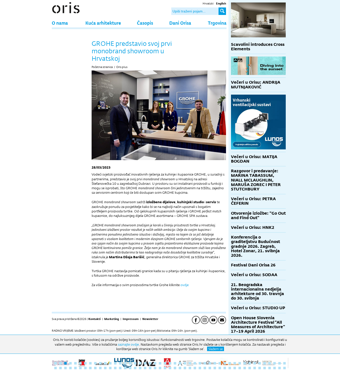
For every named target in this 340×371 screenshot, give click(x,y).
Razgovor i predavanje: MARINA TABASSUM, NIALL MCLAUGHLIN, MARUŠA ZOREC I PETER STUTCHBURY (256, 180)
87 (249, 368)
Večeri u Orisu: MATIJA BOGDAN (254, 159)
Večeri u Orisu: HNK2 (252, 227)
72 (175, 368)
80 (215, 368)
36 (229, 363)
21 (155, 363)
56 (95, 368)
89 (259, 368)
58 (105, 368)
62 (125, 368)
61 (120, 368)
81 (220, 368)
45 (274, 363)
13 (115, 363)
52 (75, 368)
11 (105, 363)
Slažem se (215, 349)
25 (175, 363)
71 (170, 368)
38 (239, 363)
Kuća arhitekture (103, 22)
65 (140, 368)
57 (100, 368)
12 (110, 363)
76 (195, 368)
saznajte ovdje (128, 344)
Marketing (111, 319)
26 (180, 363)
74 (185, 368)
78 (205, 368)
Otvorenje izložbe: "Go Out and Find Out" (258, 215)
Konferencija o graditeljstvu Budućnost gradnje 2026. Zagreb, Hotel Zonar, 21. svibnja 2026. (255, 246)
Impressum (131, 319)
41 (254, 363)
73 (180, 368)
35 (225, 363)
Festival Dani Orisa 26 (253, 265)
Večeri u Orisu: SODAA (254, 274)
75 (190, 368)
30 (200, 363)
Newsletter (150, 319)
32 (210, 363)
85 (239, 368)
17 (135, 363)
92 (274, 368)
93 (279, 368)
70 (165, 368)
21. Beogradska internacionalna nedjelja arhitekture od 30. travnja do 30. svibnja (257, 291)
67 (150, 368)
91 (269, 368)
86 (244, 368)
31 (205, 363)
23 (165, 363)
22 (160, 363)
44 (269, 363)
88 (254, 368)
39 (244, 363)
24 (170, 363)
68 (155, 368)
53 (80, 368)
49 (60, 368)
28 (190, 363)
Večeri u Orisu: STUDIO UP (258, 307)
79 (210, 368)
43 (264, 363)
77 (200, 368)
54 (85, 368)
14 (120, 363)
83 (229, 368)
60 (115, 368)
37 (234, 363)
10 (100, 363)
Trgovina (217, 22)
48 (55, 368)
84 (234, 368)
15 (125, 363)
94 (284, 368)
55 (90, 368)
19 (145, 363)
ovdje (184, 285)
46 (279, 363)
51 (70, 368)
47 (284, 363)
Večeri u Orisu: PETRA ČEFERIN (253, 201)
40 (249, 363)
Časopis (145, 22)
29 (195, 363)
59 (110, 368)
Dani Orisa (180, 22)
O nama (60, 22)
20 (150, 363)
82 (225, 368)
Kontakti (94, 319)
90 (264, 368)
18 (140, 363)
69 (160, 368)
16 (130, 363)
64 (135, 368)
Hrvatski (208, 3)
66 (145, 368)
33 (215, 363)
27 (185, 363)
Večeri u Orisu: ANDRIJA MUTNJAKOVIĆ (255, 84)
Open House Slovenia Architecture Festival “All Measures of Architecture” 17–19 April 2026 (258, 324)
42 (259, 363)
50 (65, 368)
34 (220, 363)
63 (130, 368)
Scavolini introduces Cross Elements (257, 47)
